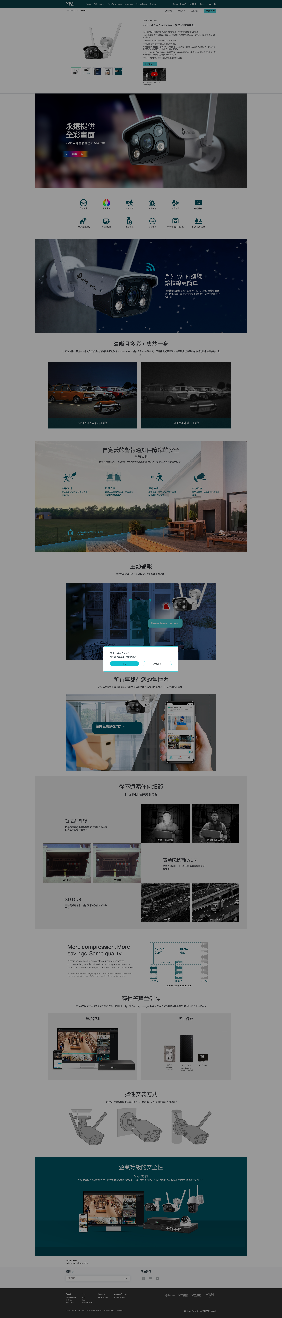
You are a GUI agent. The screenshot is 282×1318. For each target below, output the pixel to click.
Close (174, 650)
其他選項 (157, 663)
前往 (124, 663)
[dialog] (141, 659)
